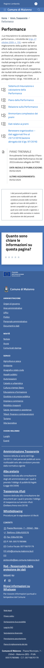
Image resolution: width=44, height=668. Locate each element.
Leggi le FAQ (8, 627)
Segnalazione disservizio (13, 633)
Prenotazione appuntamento (15, 638)
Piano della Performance (21, 100)
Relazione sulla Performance (23, 107)
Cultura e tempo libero (13, 387)
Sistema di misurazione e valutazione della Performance (21, 89)
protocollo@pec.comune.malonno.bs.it (21, 560)
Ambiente (7, 365)
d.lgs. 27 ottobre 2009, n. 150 (18, 40)
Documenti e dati (11, 325)
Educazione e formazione (15, 392)
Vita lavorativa (10, 423)
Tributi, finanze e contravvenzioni (18, 414)
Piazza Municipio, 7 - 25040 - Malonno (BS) (23, 528)
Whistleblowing (12, 511)
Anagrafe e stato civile (13, 370)
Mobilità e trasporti (12, 405)
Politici (6, 317)
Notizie (6, 339)
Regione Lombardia (12, 3)
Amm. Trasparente (19, 18)
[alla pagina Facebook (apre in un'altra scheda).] (4, 580)
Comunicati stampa (12, 348)
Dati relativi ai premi (18, 124)
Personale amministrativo (15, 321)
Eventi (6, 440)
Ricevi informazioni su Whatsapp (16, 587)
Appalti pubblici (10, 374)
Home (4, 18)
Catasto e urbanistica (13, 383)
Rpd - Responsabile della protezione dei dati (18, 567)
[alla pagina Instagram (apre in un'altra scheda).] (9, 580)
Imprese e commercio (13, 401)
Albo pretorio (11, 471)
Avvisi (6, 343)
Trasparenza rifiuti (14, 491)
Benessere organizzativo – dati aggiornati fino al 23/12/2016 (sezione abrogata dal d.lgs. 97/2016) (22, 136)
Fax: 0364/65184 (14, 537)
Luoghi (6, 436)
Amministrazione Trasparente (21, 451)
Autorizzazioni (10, 378)
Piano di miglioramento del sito (15, 644)
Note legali (8, 610)
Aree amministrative (12, 308)
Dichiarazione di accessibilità (15, 621)
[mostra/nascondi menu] (4, 9)
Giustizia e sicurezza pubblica (16, 396)
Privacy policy (9, 616)
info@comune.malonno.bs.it (19, 551)
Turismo (7, 418)
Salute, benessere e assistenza (17, 409)
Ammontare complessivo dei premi (23, 115)
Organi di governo (11, 303)
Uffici (5, 312)
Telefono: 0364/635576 (17, 532)
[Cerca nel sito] (38, 9)
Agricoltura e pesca (12, 361)
